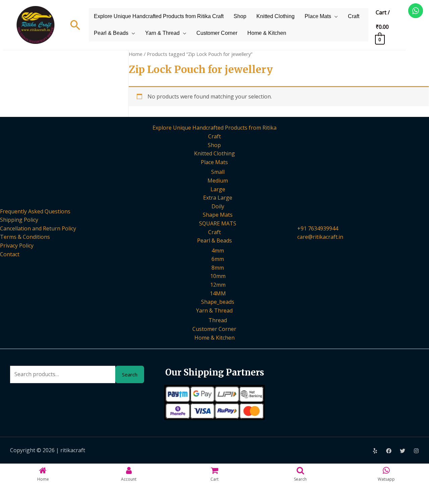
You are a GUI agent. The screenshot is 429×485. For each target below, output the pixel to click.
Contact (9, 254)
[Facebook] (388, 451)
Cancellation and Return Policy (38, 228)
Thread (217, 320)
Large (217, 189)
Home (135, 54)
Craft (353, 16)
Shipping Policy (19, 219)
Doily (217, 206)
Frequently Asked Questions (35, 211)
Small (218, 172)
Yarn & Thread (162, 33)
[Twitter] (402, 451)
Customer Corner (216, 33)
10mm (218, 276)
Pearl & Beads (111, 33)
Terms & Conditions (25, 236)
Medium (217, 180)
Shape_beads (217, 301)
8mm (217, 267)
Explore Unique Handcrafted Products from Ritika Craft (159, 16)
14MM (218, 293)
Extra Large (217, 197)
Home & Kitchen (266, 33)
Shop (240, 16)
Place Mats (318, 16)
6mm (217, 259)
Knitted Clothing (275, 16)
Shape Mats (218, 214)
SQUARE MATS (217, 223)
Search (129, 374)
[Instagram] (416, 451)
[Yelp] (375, 451)
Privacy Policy (17, 245)
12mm (218, 284)
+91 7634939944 (317, 228)
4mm (217, 250)
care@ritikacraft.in (320, 236)
